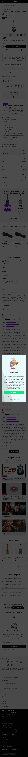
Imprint (11, 399)
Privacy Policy (16, 399)
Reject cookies (10, 396)
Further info (18, 396)
